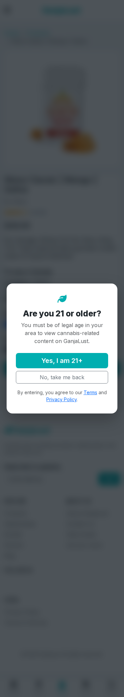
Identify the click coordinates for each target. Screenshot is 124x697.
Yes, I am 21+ (62, 361)
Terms (90, 392)
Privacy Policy (61, 399)
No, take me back (62, 377)
